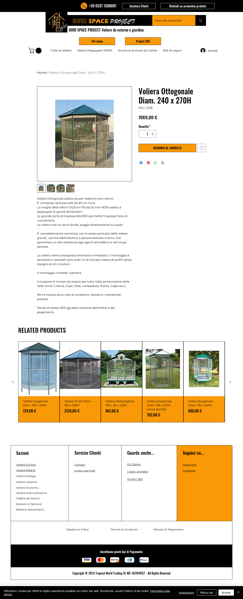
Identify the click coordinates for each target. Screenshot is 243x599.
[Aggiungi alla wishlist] (202, 148)
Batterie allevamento (30, 509)
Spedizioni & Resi (77, 529)
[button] (139, 6)
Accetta (226, 592)
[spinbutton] (147, 134)
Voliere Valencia (26, 482)
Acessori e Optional (29, 504)
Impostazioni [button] (186, 592)
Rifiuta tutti (206, 592)
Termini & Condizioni (124, 529)
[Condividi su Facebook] (141, 162)
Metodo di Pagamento (168, 529)
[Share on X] (162, 162)
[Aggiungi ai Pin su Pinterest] (148, 162)
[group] (121, 382)
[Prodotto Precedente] (12, 382)
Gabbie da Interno (28, 498)
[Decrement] (141, 134)
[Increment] (152, 134)
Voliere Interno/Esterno (31, 493)
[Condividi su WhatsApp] (155, 162)
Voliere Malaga (26, 476)
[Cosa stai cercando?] (200, 20)
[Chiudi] (238, 592)
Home (42, 72)
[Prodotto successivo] (230, 382)
